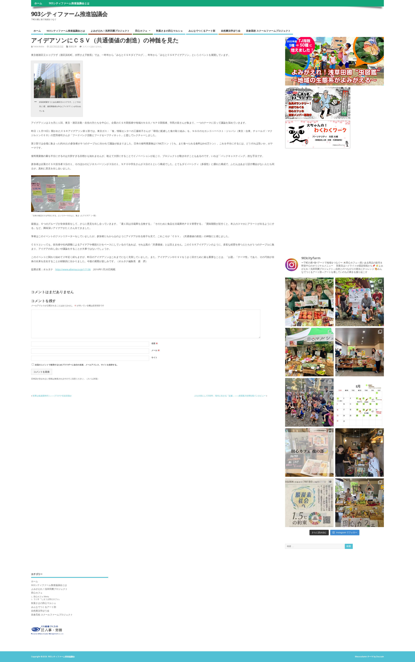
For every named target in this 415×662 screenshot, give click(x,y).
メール (155, 350)
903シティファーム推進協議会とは (69, 3)
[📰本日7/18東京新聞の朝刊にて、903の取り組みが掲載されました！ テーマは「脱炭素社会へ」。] (309, 502)
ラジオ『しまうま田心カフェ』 (47, 599)
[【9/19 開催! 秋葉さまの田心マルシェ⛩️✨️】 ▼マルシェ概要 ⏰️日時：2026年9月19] (309, 302)
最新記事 (73, 46)
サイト (154, 357)
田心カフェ (141, 30)
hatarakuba (39, 46)
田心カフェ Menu (41, 596)
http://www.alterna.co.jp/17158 (73, 269)
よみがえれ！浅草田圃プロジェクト (110, 30)
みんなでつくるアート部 (202, 30)
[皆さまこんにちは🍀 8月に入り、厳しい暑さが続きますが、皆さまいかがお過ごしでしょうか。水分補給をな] (359, 352)
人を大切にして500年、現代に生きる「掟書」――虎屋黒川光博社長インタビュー (230, 395)
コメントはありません (92, 46)
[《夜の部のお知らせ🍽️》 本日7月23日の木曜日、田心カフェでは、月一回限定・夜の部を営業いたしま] (309, 452)
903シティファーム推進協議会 (69, 14)
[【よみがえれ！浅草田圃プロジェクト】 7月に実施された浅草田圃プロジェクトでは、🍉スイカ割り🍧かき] (309, 402)
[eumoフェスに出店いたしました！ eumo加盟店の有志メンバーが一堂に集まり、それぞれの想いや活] (359, 452)
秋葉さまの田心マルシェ (169, 30)
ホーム (38, 3)
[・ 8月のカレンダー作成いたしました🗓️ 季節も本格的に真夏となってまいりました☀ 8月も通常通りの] (359, 402)
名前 (154, 343)
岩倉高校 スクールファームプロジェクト (268, 30)
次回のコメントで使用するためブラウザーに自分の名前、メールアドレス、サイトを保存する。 (77, 364)
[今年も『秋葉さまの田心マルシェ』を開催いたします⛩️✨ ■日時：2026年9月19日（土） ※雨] (309, 352)
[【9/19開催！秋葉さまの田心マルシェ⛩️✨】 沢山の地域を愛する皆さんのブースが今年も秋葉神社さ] (359, 302)
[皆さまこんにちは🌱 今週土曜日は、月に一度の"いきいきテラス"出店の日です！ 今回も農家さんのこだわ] (359, 502)
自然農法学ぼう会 (230, 30)
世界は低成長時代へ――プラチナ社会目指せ (52, 395)
